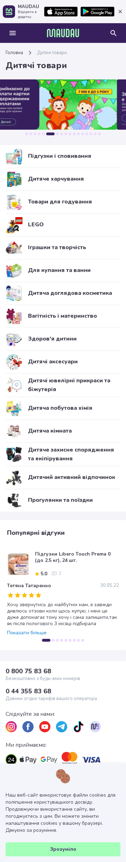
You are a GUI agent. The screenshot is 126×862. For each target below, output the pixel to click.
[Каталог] (13, 33)
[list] (11, 726)
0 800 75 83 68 (28, 671)
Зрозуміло (63, 849)
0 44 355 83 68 (28, 691)
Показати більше (27, 633)
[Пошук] (113, 33)
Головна (14, 53)
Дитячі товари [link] (52, 53)
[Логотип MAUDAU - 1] (63, 33)
